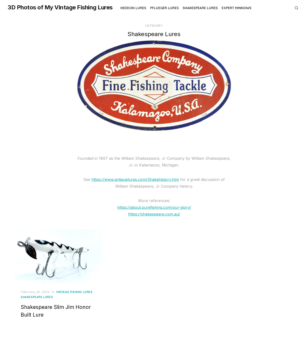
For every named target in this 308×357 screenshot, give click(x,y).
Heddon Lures (133, 8)
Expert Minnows (236, 8)
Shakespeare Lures (200, 8)
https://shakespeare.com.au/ (154, 214)
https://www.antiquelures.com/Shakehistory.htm (135, 179)
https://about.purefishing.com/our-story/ (154, 207)
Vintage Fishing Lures (74, 292)
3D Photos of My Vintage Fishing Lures (60, 7)
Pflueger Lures (164, 8)
